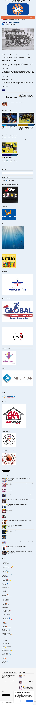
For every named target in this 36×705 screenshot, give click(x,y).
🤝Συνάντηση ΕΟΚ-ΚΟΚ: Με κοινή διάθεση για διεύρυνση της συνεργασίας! (18, 494)
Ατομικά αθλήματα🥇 (6, 563)
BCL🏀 (4, 622)
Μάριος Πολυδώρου (7, 25)
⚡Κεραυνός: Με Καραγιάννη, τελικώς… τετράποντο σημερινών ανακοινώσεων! (19, 483)
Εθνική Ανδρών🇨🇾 (6, 598)
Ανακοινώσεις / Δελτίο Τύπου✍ (7, 566)
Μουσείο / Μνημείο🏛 (6, 643)
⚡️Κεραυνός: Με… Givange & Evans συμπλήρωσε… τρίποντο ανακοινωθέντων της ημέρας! (28, 687)
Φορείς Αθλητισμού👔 (6, 653)
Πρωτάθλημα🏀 (4, 125)
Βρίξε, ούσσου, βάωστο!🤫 (6, 580)
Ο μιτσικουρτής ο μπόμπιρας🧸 (7, 633)
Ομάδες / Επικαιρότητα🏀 (7, 567)
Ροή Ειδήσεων (29, 0)
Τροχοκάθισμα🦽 (6, 604)
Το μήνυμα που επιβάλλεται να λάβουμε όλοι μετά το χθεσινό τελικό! (26, 128)
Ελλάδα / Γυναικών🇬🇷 (6, 618)
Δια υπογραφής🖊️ (5, 583)
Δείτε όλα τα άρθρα (19, 102)
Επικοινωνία (23, 0)
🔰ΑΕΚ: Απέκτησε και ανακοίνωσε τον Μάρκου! (14, 525)
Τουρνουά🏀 (5, 603)
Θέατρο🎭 (4, 641)
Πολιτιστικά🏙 (4, 640)
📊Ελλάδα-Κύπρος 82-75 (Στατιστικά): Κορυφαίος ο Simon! (16, 546)
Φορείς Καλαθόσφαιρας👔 (6, 654)
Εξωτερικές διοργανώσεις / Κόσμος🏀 (8, 621)
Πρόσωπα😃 (4, 647)
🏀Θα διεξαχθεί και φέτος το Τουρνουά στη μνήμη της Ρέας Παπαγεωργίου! (19, 520)
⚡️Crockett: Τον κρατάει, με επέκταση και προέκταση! (15, 509)
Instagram (21, 2)
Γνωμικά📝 (4, 575)
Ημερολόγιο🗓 (5, 637)
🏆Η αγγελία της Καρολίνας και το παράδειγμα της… (15, 535)
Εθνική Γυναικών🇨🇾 (6, 599)
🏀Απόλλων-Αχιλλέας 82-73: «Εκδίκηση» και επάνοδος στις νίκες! (9, 127)
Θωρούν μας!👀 (5, 584)
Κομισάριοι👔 (5, 657)
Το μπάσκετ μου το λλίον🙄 (7, 650)
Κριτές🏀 (4, 658)
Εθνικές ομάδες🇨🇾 (5, 595)
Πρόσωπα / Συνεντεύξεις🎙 (6, 646)
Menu (32, 17)
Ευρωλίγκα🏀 (5, 626)
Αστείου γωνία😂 (5, 572)
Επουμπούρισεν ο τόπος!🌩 (7, 627)
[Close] (33, 691)
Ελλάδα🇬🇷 (3, 615)
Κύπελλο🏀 (4, 591)
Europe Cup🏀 (5, 623)
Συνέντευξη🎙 (4, 649)
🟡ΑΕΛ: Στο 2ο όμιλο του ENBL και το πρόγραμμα (14, 530)
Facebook (12, 2)
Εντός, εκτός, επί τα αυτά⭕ (7, 619)
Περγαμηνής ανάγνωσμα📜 (7, 634)
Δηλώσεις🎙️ (5, 570)
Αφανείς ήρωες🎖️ (5, 576)
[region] (24, 697)
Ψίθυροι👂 (3, 662)
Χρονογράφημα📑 (5, 661)
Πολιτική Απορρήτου (22, 698)
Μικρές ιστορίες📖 (6, 612)
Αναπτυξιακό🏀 (5, 590)
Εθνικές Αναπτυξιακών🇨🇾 (7, 596)
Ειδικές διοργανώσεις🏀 (6, 600)
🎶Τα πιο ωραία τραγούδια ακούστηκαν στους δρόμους (17, 19)
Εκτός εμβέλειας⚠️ (6, 611)
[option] (17, 19)
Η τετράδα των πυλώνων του (16, 0)
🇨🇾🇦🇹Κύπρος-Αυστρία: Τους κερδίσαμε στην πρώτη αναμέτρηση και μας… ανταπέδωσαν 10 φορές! (27, 676)
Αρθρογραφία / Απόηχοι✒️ (6, 568)
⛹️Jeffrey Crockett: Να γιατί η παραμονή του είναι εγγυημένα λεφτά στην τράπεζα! (19, 499)
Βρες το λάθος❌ (5, 579)
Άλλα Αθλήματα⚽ (5, 562)
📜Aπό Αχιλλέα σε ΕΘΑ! (7, 157)
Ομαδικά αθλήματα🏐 (6, 564)
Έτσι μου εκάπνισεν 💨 (5, 22)
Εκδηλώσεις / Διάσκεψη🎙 (6, 614)
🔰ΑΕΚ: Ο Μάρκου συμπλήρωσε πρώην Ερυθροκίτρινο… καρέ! (16, 504)
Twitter (18, 2)
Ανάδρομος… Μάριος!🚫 (7, 610)
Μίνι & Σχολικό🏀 (5, 592)
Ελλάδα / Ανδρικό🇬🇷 (6, 617)
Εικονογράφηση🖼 (5, 607)
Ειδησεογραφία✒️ (6, 571)
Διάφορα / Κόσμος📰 (5, 587)
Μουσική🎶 (5, 644)
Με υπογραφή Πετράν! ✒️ (6, 630)
